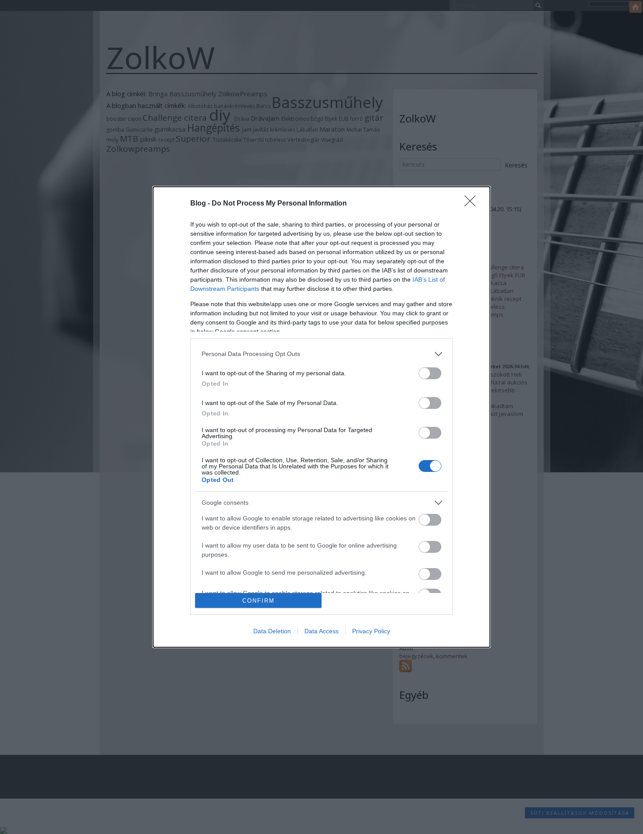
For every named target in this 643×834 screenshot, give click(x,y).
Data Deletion (272, 631)
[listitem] (321, 354)
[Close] (473, 203)
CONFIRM (258, 600)
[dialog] (321, 417)
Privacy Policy (371, 631)
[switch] (430, 373)
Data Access (321, 631)
